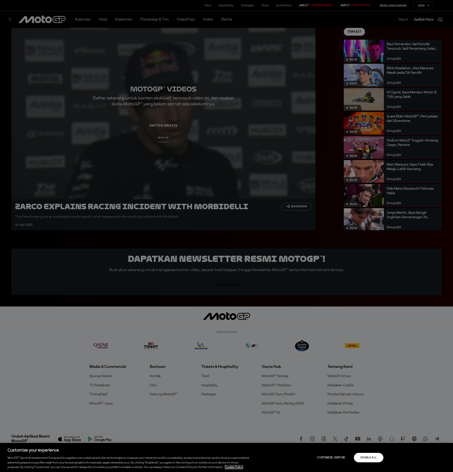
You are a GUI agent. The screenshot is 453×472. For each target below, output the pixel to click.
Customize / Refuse (331, 457)
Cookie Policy (234, 467)
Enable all (369, 457)
